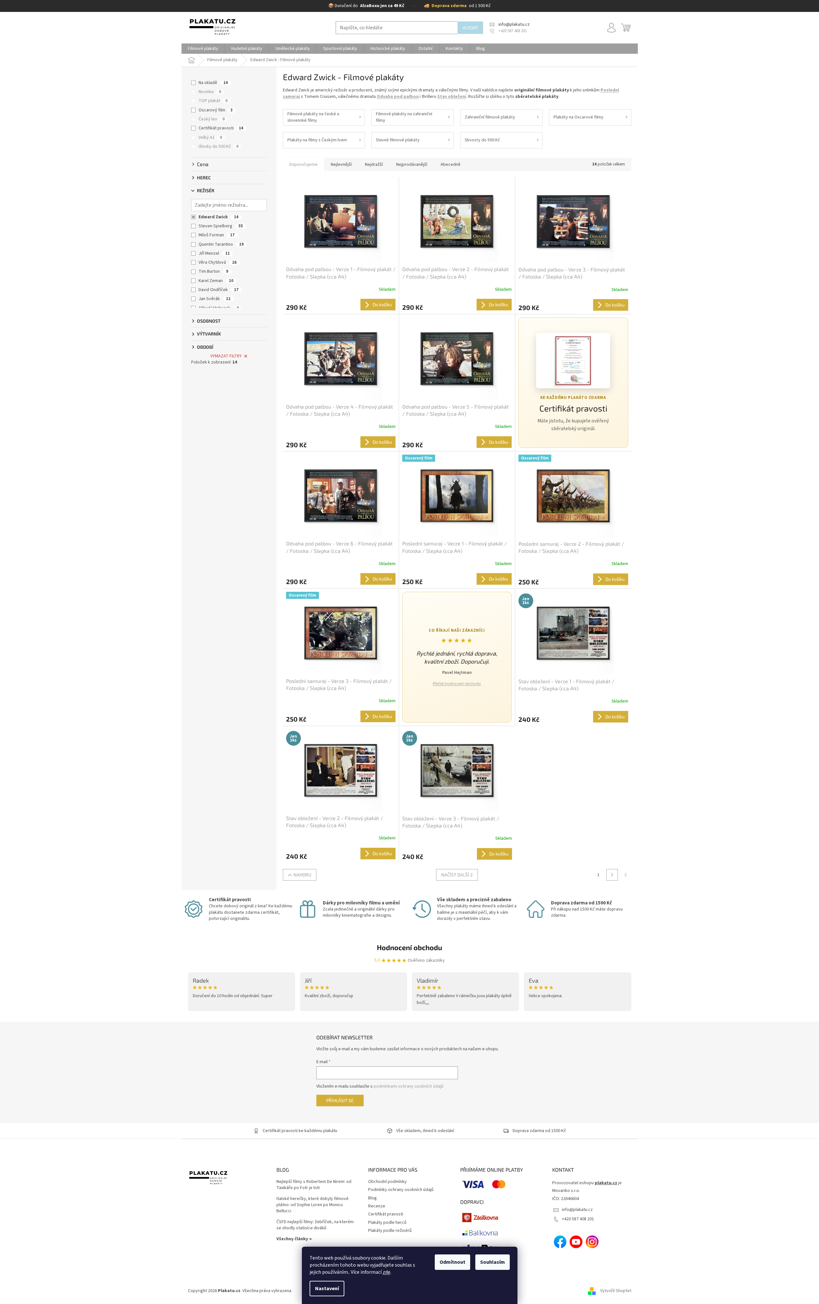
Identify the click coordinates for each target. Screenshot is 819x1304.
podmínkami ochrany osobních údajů (408, 1086)
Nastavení (327, 1288)
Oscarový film (216, 110)
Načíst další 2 (457, 874)
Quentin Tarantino (221, 244)
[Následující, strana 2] (612, 875)
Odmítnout (452, 1262)
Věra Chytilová (218, 262)
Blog (372, 1198)
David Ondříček (218, 290)
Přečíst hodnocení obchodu (457, 683)
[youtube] (576, 1241)
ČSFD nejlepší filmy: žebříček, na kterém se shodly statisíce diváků (315, 1225)
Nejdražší (374, 164)
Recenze (376, 1206)
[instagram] (592, 1241)
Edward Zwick (218, 217)
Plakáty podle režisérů (390, 1230)
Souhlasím (492, 1262)
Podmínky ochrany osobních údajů (400, 1189)
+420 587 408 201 (578, 1219)
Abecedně (451, 164)
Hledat (470, 27)
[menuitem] (203, 48)
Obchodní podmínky (387, 1181)
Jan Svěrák (214, 299)
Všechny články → (294, 1239)
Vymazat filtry (226, 356)
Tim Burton (213, 271)
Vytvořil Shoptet (615, 1291)
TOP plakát (213, 101)
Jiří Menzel (214, 253)
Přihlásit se (340, 1100)
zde (386, 1272)
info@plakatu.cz (577, 1209)
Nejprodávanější (411, 164)
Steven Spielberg (221, 226)
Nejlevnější (341, 164)
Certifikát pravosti (221, 128)
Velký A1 (210, 137)
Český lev (212, 119)
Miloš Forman (217, 235)
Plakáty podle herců (387, 1222)
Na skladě (213, 83)
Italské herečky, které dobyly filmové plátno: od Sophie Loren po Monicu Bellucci (312, 1204)
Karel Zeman (216, 281)
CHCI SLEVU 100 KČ (47, 1274)
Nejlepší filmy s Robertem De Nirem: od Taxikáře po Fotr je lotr (313, 1184)
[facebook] (560, 1241)
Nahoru (302, 874)
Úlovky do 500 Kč (218, 146)
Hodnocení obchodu (409, 947)
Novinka (210, 92)
